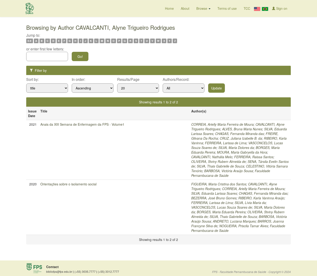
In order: (78, 79)
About (185, 8)
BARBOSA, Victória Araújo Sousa (228, 170)
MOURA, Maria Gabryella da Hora (242, 152)
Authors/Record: (176, 79)
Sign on (281, 8)
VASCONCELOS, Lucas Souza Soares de (221, 207)
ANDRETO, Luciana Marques (234, 221)
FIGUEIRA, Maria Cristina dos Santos (218, 184)
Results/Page (128, 79)
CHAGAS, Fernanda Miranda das (239, 133)
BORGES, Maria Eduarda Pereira (221, 212)
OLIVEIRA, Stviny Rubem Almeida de (218, 161)
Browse (202, 8)
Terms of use (227, 8)
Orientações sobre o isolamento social (68, 184)
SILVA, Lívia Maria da (250, 202)
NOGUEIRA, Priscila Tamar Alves (243, 225)
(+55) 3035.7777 (85, 271)
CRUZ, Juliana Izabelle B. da (241, 138)
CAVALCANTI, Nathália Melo (211, 156)
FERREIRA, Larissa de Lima (225, 143)
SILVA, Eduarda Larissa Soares (214, 193)
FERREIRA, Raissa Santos (253, 156)
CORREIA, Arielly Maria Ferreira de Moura (222, 124)
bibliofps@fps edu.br (60, 271)
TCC (247, 8)
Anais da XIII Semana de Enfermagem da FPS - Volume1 (82, 124)
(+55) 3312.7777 (108, 271)
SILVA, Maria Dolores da (236, 147)
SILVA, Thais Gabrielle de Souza (220, 166)
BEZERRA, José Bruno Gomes (213, 198)
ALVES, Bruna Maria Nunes (242, 129)
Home (169, 8)
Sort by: (32, 79)
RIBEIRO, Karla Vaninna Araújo (261, 198)
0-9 (29, 41)
